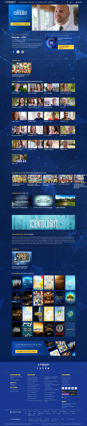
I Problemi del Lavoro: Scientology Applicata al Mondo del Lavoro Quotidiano (51, 378)
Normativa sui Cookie (54, 424)
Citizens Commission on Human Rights (51, 401)
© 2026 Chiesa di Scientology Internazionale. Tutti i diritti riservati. (18, 424)
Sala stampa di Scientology (33, 420)
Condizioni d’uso (45, 424)
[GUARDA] (70, 282)
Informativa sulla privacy (66, 424)
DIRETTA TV (13, 382)
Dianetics (62, 419)
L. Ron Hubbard (47, 419)
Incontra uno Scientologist (32, 381)
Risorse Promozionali (14, 391)
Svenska (73, 413)
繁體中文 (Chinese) (31, 415)
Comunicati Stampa (14, 389)
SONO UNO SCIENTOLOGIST (20, 34)
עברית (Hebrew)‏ (72, 411)
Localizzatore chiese (55, 419)
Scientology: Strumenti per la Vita (51, 381)
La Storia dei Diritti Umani (50, 396)
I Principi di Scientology (31, 386)
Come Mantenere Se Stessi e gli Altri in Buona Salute (52, 385)
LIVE (36, 2)
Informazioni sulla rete (14, 379)
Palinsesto (13, 384)
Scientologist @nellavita (32, 398)
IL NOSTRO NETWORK (22, 2)
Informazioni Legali (77, 424)
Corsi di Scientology (38, 419)
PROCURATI (51, 2)
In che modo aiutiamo (70, 419)
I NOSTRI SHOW (31, 2)
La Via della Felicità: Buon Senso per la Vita (52, 390)
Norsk (54, 413)
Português (59, 413)
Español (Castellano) (63, 411)
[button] (1, 179)
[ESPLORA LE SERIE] (17, 282)
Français (38, 415)
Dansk (34, 411)
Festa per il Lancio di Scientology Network (16, 377)
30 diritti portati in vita (49, 398)
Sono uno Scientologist (31, 392)
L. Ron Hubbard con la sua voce (33, 384)
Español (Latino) (54, 411)
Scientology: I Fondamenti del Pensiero (34, 400)
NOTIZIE (45, 2)
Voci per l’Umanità (31, 382)
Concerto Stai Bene (48, 383)
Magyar (29, 413)
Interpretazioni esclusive (32, 396)
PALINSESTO (40, 2)
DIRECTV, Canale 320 (66, 377)
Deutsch (39, 411)
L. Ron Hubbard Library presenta (33, 388)
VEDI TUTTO (70, 329)
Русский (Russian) (66, 413)
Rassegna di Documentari (32, 394)
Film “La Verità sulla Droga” (50, 392)
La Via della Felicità (48, 387)
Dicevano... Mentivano (49, 394)
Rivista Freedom (54, 420)
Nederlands (48, 413)
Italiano (34, 413)
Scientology (30, 419)
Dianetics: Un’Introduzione (32, 390)
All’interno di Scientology (32, 377)
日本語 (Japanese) (41, 413)
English (29, 411)
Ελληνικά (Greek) (46, 411)
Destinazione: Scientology (32, 379)
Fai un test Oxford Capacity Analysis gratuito (64, 47)
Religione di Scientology (44, 420)
